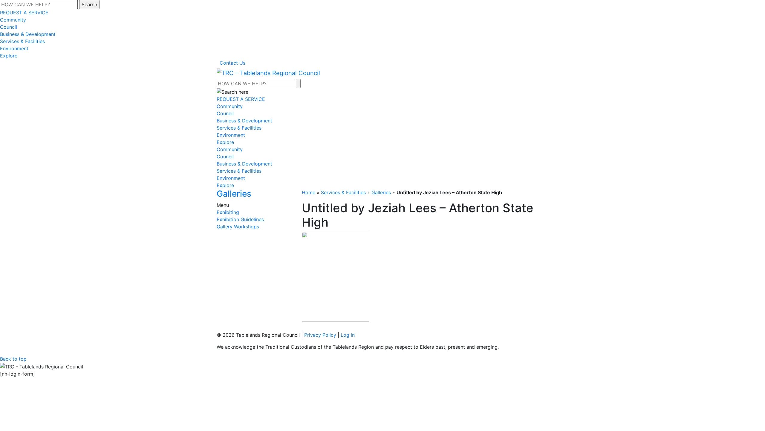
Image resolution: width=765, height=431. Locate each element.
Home (308, 192)
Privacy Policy (320, 335)
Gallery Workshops (238, 227)
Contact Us (232, 63)
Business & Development (28, 34)
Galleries (381, 192)
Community (13, 20)
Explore (8, 56)
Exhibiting (228, 212)
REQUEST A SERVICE (24, 13)
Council (8, 27)
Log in (348, 335)
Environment (14, 48)
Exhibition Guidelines (240, 219)
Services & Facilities (22, 41)
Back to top (13, 359)
